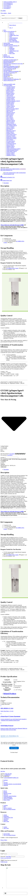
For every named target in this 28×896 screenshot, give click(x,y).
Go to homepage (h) (8, 3)
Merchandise (6, 74)
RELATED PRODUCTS (6, 170)
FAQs (10, 36)
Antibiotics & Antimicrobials (10, 59)
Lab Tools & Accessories (9, 72)
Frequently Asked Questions (9, 796)
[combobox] (11, 18)
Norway (10, 126)
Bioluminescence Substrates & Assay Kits (13, 63)
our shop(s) (12, 453)
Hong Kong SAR (12, 108)
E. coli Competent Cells (9, 68)
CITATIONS (23, 169)
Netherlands (11, 124)
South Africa (11, 137)
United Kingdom (12, 150)
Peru (9, 129)
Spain (9, 139)
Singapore (10, 135)
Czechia (10, 98)
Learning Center (7, 45)
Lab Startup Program (8, 44)
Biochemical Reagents (8, 61)
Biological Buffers (7, 62)
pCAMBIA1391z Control (12, 268)
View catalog (4, 13)
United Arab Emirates (13, 148)
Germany (10, 106)
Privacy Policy (6, 800)
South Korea (11, 138)
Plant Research (6, 75)
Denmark (10, 99)
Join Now (3, 771)
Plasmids (5, 76)
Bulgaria (10, 93)
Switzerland (11, 143)
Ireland (10, 114)
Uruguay (10, 152)
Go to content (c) (7, 7)
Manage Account (7, 793)
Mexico (10, 123)
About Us (5, 31)
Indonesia (10, 112)
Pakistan (10, 128)
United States (11, 151)
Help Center (12, 53)
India (9, 111)
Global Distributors (13, 38)
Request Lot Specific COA (8, 177)
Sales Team (6, 828)
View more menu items (8, 57)
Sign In (5, 790)
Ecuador (10, 102)
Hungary (10, 110)
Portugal (10, 133)
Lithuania (10, 120)
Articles (11, 47)
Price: (2, 450)
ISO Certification (13, 40)
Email (2, 853)
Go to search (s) (7, 5)
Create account (4, 861)
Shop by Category (7, 808)
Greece (10, 107)
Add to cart (3, 466)
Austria (10, 89)
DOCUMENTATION (14, 169)
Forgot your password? (6, 857)
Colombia (10, 97)
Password (6, 856)
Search (3, 18)
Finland (10, 103)
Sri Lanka (10, 141)
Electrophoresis (7, 70)
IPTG (4, 30)
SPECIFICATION (5, 169)
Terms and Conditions (14, 41)
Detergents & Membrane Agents (10, 66)
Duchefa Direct (12, 39)
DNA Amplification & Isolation (10, 67)
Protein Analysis (7, 77)
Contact (5, 827)
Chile (9, 95)
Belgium (10, 90)
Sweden (10, 142)
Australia (10, 88)
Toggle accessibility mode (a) (10, 1)
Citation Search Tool (14, 50)
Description (6, 182)
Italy (9, 116)
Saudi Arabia (11, 134)
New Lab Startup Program (9, 809)
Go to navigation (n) (8, 4)
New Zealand (11, 125)
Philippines (11, 130)
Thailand (10, 146)
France (10, 104)
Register (5, 792)
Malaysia (10, 121)
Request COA (6, 56)
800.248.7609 (8, 773)
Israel (9, 115)
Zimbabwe (10, 155)
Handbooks (11, 48)
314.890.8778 (7, 775)
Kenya (10, 119)
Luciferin (5, 805)
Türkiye (10, 147)
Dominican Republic (13, 101)
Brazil (9, 92)
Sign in (2, 860)
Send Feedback (14, 748)
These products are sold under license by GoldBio (12, 225)
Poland (10, 132)
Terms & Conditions (8, 798)
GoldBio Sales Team (14, 35)
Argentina (10, 86)
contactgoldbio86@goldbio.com (11, 777)
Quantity (3, 457)
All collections (11, 31)
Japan (9, 117)
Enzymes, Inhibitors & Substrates (11, 71)
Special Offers (6, 43)
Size (8, 453)
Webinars (11, 52)
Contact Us (11, 34)
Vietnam (10, 154)
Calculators (11, 49)
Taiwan (10, 145)
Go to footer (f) (6, 8)
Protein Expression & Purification (11, 79)
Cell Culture (6, 65)
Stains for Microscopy (8, 80)
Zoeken (20, 18)
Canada (10, 94)
